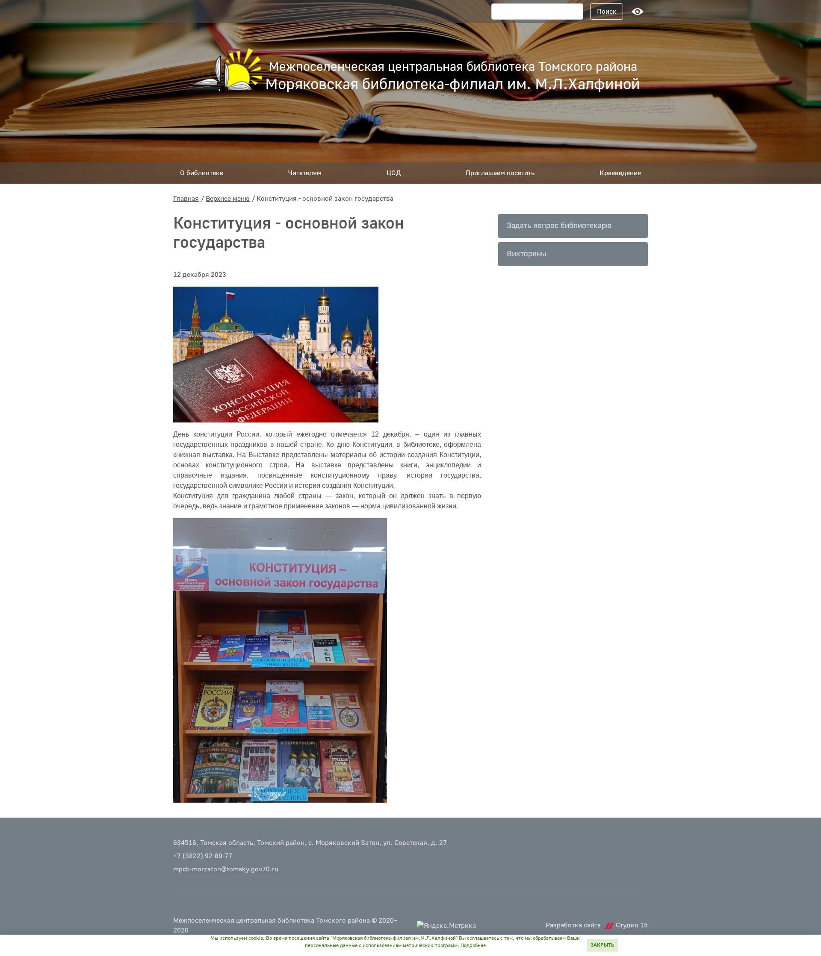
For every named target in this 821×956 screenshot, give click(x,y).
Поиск (607, 11)
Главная (186, 198)
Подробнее (473, 945)
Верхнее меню (228, 198)
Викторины (526, 254)
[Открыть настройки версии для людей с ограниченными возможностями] (637, 11)
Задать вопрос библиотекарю (559, 226)
